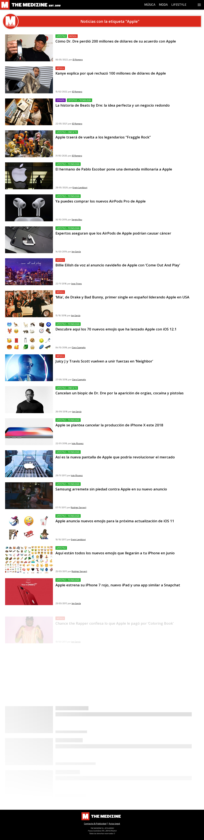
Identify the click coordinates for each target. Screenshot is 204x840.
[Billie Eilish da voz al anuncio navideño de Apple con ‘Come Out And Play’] (29, 271)
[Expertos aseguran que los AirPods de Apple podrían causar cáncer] (29, 239)
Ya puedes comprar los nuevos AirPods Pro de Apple (85, 196)
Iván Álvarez (78, 443)
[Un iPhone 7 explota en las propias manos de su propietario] (29, 687)
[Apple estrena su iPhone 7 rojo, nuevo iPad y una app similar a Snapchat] (29, 591)
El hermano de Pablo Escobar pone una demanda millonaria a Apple (94, 164)
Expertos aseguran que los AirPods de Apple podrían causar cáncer (94, 228)
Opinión (61, 100)
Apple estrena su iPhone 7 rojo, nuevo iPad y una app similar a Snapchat (96, 580)
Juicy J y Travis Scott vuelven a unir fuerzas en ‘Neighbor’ (87, 356)
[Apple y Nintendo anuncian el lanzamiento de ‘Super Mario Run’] (29, 823)
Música (72, 36)
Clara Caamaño (79, 347)
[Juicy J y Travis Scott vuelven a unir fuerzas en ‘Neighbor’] (29, 367)
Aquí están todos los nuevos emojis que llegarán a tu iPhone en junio (94, 548)
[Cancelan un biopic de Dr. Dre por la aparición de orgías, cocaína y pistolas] (29, 399)
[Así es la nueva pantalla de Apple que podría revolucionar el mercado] (29, 463)
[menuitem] (150, 4)
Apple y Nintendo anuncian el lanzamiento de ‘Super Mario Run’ (92, 811)
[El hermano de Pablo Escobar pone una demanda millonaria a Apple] (29, 175)
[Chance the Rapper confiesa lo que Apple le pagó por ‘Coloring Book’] (29, 623)
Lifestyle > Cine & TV (67, 132)
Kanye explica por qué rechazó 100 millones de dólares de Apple (92, 68)
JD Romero (78, 59)
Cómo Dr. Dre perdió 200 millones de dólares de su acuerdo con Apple (96, 36)
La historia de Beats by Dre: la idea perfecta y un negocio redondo (93, 100)
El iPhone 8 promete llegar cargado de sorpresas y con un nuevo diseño (96, 643)
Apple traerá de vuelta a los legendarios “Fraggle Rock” (87, 132)
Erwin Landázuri (80, 187)
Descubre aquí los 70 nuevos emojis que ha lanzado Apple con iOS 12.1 (95, 324)
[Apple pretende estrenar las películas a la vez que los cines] (29, 727)
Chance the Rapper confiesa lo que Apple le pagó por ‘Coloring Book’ (95, 612)
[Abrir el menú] (199, 5)
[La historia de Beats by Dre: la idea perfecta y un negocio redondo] (29, 111)
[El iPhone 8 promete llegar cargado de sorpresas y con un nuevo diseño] (29, 655)
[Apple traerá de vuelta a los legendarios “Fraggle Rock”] (29, 143)
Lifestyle (61, 36)
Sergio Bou (77, 219)
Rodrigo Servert (78, 507)
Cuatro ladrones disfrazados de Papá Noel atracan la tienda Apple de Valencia (100, 747)
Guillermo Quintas (79, 699)
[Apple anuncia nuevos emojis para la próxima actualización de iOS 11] (29, 527)
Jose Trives (76, 283)
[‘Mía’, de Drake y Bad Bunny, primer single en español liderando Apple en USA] (29, 303)
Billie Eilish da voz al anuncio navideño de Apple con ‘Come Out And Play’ (97, 260)
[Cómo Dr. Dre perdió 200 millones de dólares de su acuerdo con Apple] (29, 47)
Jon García (76, 251)
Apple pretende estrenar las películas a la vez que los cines (90, 715)
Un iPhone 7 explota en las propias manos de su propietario (89, 675)
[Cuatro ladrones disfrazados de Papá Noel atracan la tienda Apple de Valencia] (29, 759)
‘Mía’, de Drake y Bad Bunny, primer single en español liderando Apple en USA (100, 292)
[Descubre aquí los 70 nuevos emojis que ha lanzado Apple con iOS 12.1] (29, 335)
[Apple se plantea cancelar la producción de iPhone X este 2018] (29, 431)
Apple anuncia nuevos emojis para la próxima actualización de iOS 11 (94, 516)
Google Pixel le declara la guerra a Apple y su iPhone (85, 779)
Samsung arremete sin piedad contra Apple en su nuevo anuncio (92, 484)
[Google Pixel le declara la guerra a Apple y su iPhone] (29, 791)
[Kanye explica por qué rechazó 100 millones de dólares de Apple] (29, 79)
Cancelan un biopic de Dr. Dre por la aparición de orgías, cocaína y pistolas (98, 388)
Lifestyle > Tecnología (79, 100)
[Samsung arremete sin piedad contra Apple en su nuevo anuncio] (29, 495)
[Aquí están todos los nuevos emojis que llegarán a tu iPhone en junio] (29, 559)
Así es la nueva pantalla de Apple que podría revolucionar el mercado (95, 452)
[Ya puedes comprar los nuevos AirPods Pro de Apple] (29, 207)
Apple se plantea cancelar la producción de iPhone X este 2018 (91, 420)
